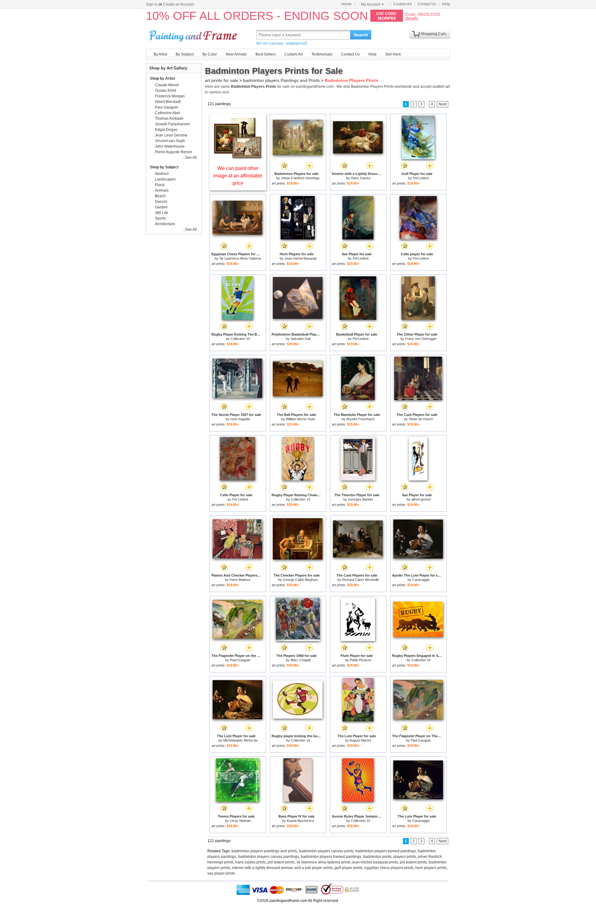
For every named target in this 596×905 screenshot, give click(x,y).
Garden (161, 207)
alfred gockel (421, 499)
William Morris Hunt (300, 419)
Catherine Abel (167, 113)
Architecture (165, 224)
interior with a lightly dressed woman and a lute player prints (282, 868)
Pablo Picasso (360, 660)
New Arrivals (236, 54)
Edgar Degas (166, 129)
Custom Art (402, 4)
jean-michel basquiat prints (375, 862)
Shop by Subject (164, 167)
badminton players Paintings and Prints (281, 80)
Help (446, 4)
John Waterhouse (170, 146)
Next (442, 104)
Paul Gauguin (240, 660)
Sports (160, 218)
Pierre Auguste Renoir (173, 152)
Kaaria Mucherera (300, 821)
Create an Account (178, 4)
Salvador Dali (300, 339)
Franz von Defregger (421, 339)
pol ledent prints (281, 862)
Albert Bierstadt (168, 102)
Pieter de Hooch (421, 419)
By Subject (185, 54)
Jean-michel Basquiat (300, 258)
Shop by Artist (162, 78)
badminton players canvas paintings (268, 856)
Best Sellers (265, 54)
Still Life (161, 213)
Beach (160, 196)
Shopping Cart (433, 34)
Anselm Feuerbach (360, 419)
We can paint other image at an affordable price (237, 176)
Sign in (152, 4)
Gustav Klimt (165, 90)
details (411, 18)
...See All (189, 157)
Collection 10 (240, 339)
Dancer (161, 201)
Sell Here (393, 54)
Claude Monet (167, 85)
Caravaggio (421, 580)
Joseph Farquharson (172, 124)
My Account (370, 4)
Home (346, 4)
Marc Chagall (300, 660)
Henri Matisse (240, 580)
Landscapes (165, 179)
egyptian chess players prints (388, 868)
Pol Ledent (421, 178)
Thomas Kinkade (169, 118)
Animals (162, 190)
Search (361, 34)
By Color (209, 54)
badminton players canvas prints (326, 851)
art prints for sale (221, 80)
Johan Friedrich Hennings (300, 178)
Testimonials (321, 54)
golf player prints (349, 868)
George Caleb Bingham (300, 580)
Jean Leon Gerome (171, 135)
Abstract (162, 174)
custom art (441, 86)
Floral (160, 185)
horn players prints (431, 868)
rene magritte (240, 419)
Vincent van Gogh (170, 141)
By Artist (160, 54)
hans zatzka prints (250, 862)
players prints (404, 856)
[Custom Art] (238, 157)
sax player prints (221, 873)
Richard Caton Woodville (360, 580)
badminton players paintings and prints (264, 851)
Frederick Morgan (170, 96)
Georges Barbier (360, 499)
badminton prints (377, 856)
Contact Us (427, 4)
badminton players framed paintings (385, 851)
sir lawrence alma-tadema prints (323, 862)
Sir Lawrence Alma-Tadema (240, 258)
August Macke (360, 740)
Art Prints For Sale (194, 35)
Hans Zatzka (360, 178)
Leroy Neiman (240, 821)
